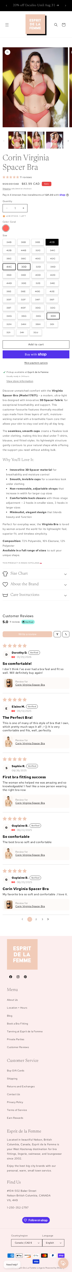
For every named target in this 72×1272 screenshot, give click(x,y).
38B (39, 242)
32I (10, 333)
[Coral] (6, 228)
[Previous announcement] (6, 5)
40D (40, 275)
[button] (7, 25)
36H (39, 325)
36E (10, 292)
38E (25, 292)
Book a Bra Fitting (17, 1023)
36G (25, 316)
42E (54, 292)
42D (54, 275)
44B (25, 251)
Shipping (7, 189)
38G (40, 316)
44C (9, 266)
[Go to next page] (49, 919)
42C (54, 259)
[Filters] (57, 634)
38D (25, 275)
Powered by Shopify (54, 1268)
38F (10, 308)
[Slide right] (68, 141)
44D (11, 283)
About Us (12, 999)
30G (40, 308)
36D (10, 275)
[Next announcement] (65, 5)
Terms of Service (17, 1110)
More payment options (36, 362)
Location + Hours (17, 1007)
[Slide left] (4, 141)
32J (37, 333)
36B (25, 242)
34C (54, 251)
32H (10, 325)
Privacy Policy (15, 1102)
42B (10, 251)
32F (25, 300)
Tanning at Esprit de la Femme (25, 1031)
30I (54, 325)
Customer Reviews (18, 1047)
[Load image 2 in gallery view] (36, 140)
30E (25, 283)
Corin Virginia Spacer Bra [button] (30, 684)
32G (54, 308)
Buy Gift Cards (15, 1070)
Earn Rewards (15, 1117)
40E (39, 292)
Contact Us (13, 1094)
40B (52, 242)
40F (25, 308)
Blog (9, 1015)
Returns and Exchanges (21, 1086)
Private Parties (15, 1039)
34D (54, 267)
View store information (19, 381)
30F (10, 300)
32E (40, 283)
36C (10, 259)
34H (25, 325)
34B (10, 242)
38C (25, 259)
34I (24, 333)
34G (11, 316)
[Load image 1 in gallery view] (17, 140)
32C (39, 251)
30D (24, 266)
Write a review (27, 634)
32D (40, 267)
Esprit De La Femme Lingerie (31, 1268)
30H (53, 316)
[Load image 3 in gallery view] (54, 140)
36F (54, 300)
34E (54, 283)
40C (40, 259)
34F (39, 300)
